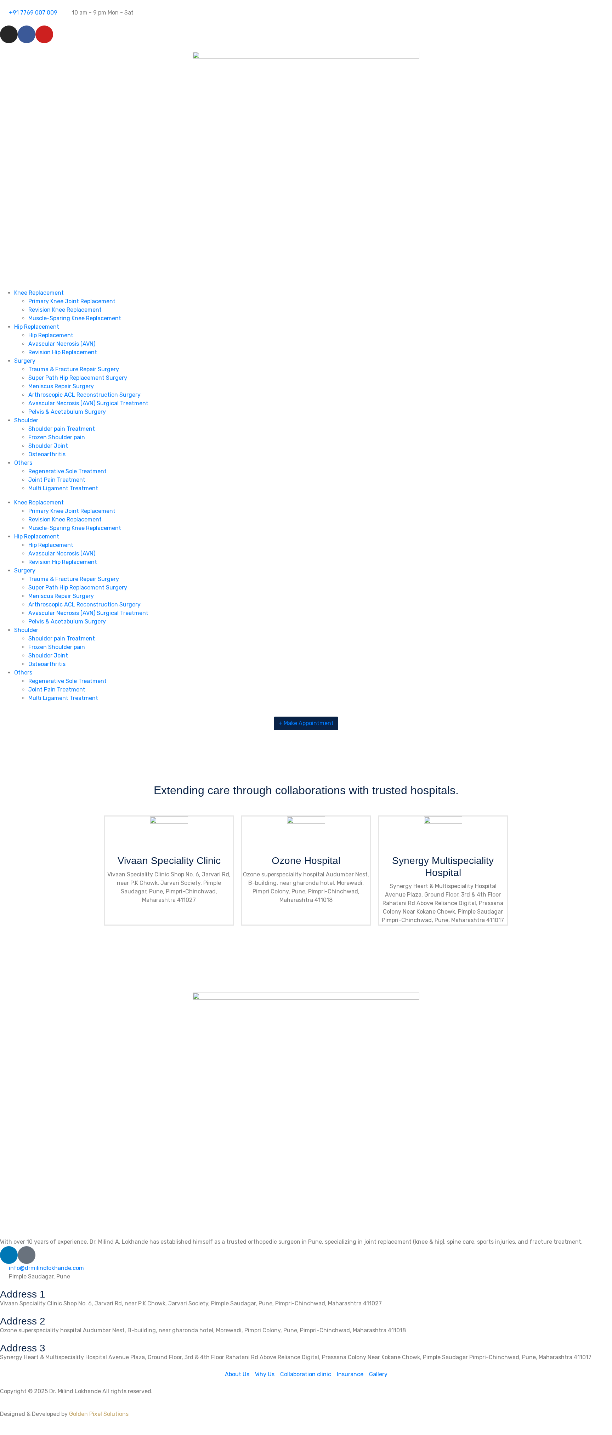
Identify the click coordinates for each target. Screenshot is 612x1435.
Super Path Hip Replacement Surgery (77, 377)
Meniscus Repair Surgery (61, 386)
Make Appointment (306, 723)
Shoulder (26, 420)
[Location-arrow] (26, 1255)
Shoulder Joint (48, 445)
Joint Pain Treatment (56, 479)
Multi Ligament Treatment (63, 488)
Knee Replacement (39, 292)
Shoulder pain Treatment (61, 428)
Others (23, 462)
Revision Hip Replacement (62, 352)
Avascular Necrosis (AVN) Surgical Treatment (88, 403)
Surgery (24, 360)
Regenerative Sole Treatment (67, 471)
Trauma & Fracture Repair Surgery (73, 369)
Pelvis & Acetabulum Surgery (67, 411)
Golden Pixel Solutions (99, 1414)
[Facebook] (26, 34)
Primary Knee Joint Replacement (71, 301)
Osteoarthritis (47, 454)
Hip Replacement (36, 326)
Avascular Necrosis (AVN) (61, 343)
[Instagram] (9, 34)
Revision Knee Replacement (65, 309)
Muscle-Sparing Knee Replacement (74, 318)
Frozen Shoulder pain (56, 437)
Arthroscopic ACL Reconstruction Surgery (84, 394)
